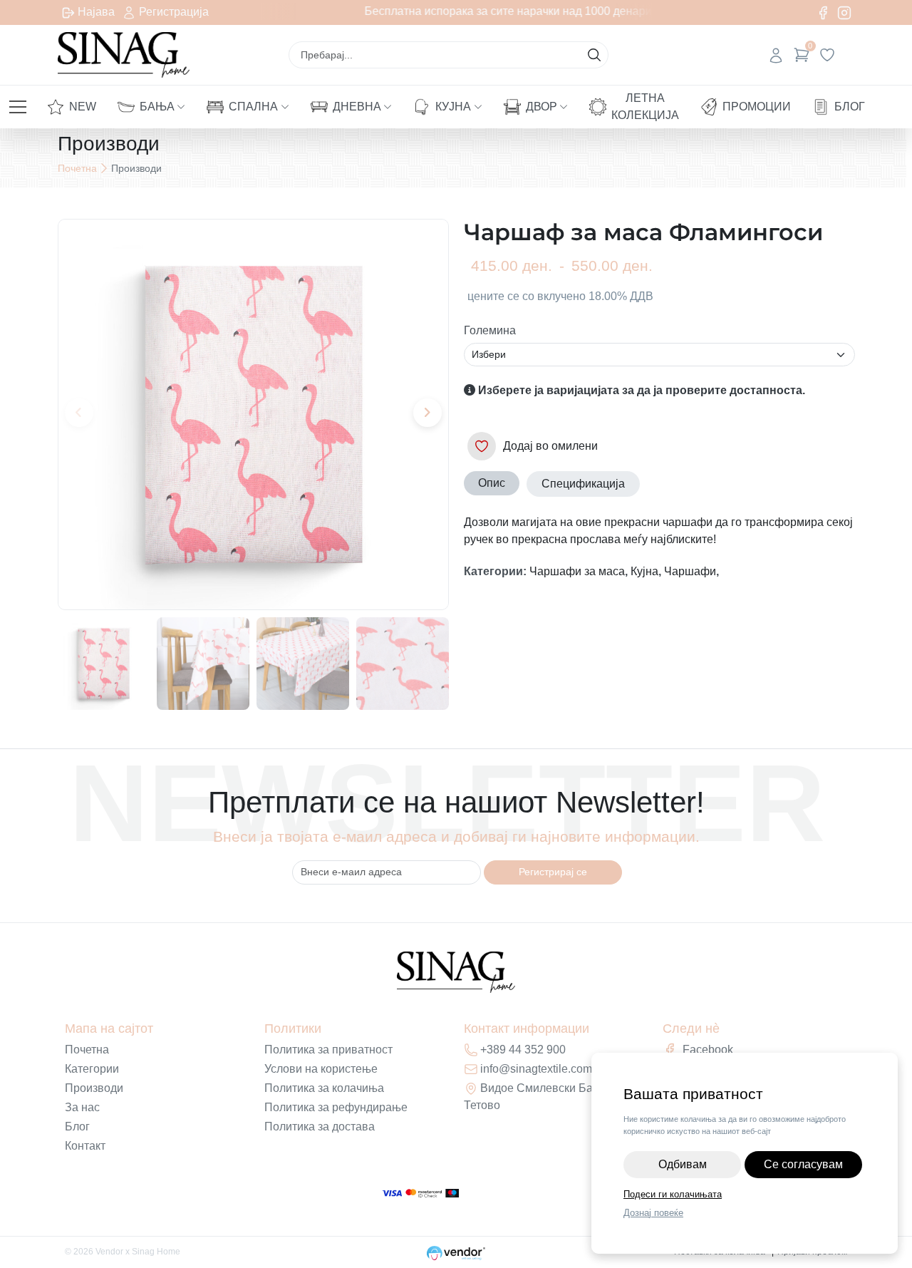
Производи (94, 1088)
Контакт (85, 1146)
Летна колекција (645, 106)
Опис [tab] (491, 483)
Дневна (357, 106)
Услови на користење (321, 1069)
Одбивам (682, 1164)
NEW (82, 106)
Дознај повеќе (653, 1212)
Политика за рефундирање (336, 1107)
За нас (82, 1107)
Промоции (756, 106)
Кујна (453, 106)
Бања (157, 106)
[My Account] (776, 55)
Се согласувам (803, 1164)
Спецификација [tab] (583, 484)
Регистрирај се (553, 871)
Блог (849, 106)
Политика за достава (319, 1126)
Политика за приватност (328, 1049)
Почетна (77, 168)
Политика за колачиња (324, 1088)
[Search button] (594, 55)
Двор (541, 106)
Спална (253, 106)
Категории (92, 1069)
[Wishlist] (827, 55)
